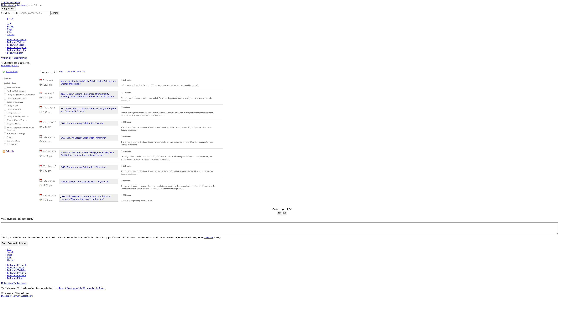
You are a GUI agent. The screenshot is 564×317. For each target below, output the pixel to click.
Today (61, 71)
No (284, 212)
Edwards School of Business (17, 120)
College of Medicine (14, 109)
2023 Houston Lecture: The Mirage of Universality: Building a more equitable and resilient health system (87, 95)
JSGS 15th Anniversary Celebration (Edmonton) (83, 167)
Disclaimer (6, 65)
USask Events (12, 145)
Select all (7, 83)
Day (68, 71)
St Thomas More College (16, 134)
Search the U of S (9, 13)
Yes (280, 212)
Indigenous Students (14, 124)
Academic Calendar (14, 87)
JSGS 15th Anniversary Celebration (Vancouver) (83, 137)
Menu (8, 8)
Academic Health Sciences (16, 91)
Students (10, 137)
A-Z (9, 24)
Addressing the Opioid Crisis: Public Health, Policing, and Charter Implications (88, 82)
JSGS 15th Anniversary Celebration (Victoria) (82, 123)
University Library (13, 141)
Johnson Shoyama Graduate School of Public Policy (20, 129)
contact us (208, 237)
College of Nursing (13, 113)
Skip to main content (10, 2)
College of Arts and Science (16, 98)
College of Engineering (15, 102)
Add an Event (11, 72)
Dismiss (23, 243)
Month (78, 71)
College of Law (12, 106)
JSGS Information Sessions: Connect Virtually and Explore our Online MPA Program (88, 110)
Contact (10, 34)
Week (73, 71)
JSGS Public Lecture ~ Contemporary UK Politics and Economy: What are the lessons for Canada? (86, 197)
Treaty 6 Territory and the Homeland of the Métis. (82, 288)
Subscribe (10, 151)
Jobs (9, 32)
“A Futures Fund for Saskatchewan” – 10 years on (84, 181)
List (83, 71)
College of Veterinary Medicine (18, 116)
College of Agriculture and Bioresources (21, 95)
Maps (9, 29)
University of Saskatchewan (14, 5)
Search (54, 13)
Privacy (15, 65)
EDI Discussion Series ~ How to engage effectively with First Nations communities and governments (87, 153)
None (14, 83)
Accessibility (27, 296)
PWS (10, 19)
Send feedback (9, 243)
